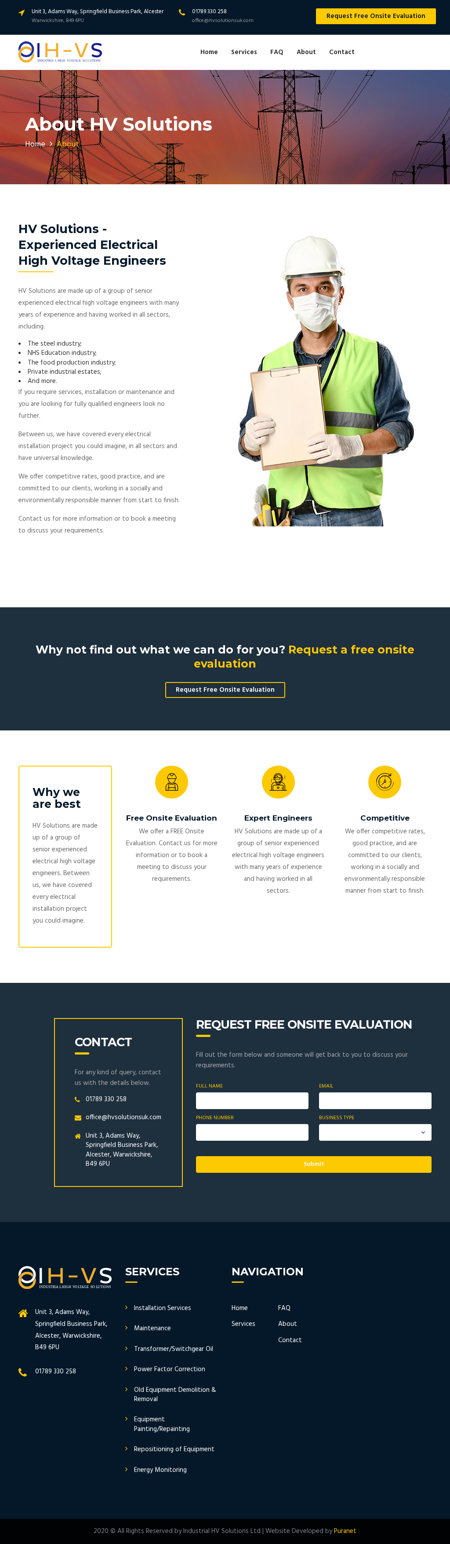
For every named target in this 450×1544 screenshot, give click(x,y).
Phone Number (215, 1118)
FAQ (276, 52)
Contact (342, 52)
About (306, 52)
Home (209, 52)
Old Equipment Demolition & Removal (175, 1395)
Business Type (336, 1118)
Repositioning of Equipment (174, 1449)
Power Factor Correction (169, 1369)
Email (326, 1086)
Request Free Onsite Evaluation (376, 16)
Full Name (209, 1086)
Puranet (345, 1531)
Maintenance (152, 1328)
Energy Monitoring (160, 1470)
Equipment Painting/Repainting (162, 1424)
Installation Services (162, 1308)
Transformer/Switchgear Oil (173, 1349)
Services (244, 52)
